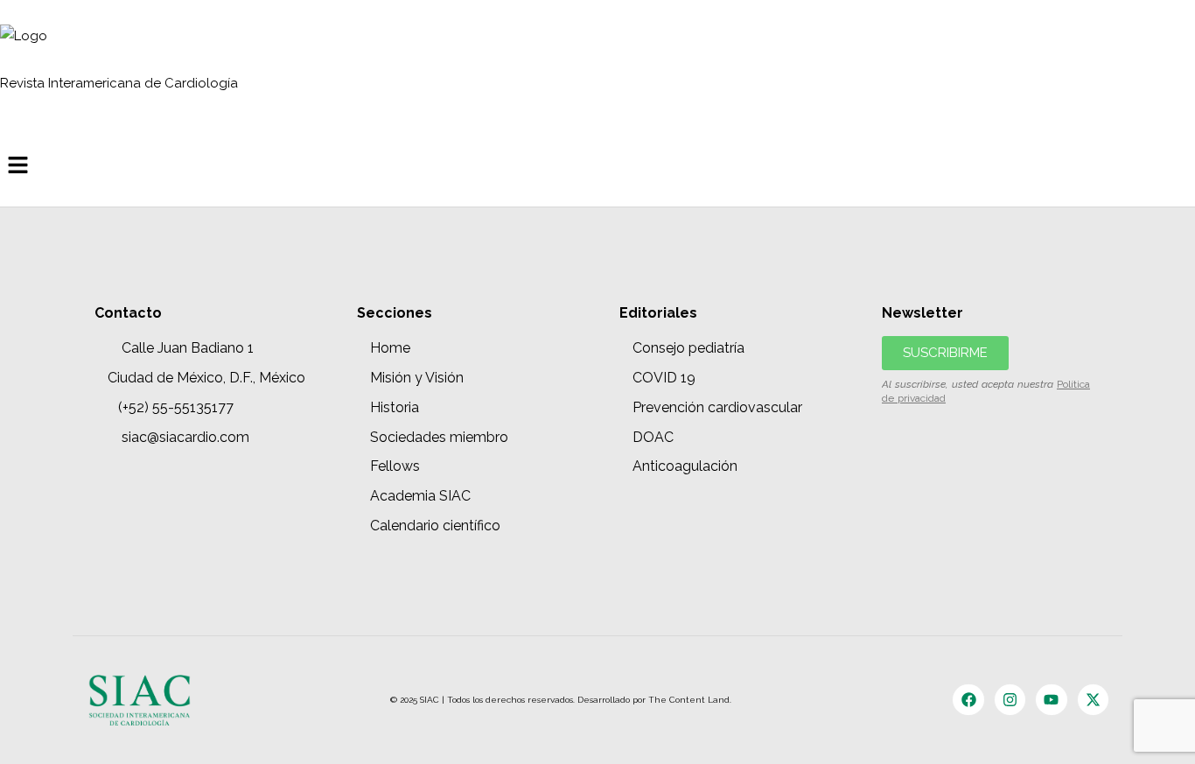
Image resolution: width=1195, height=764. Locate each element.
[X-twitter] (1093, 699)
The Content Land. (691, 699)
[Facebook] (968, 699)
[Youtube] (1051, 699)
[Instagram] (1010, 699)
